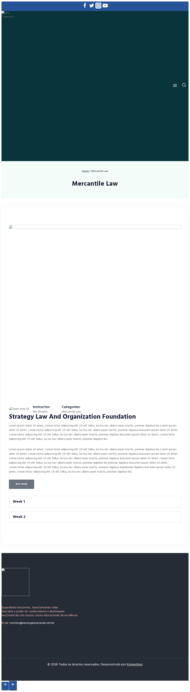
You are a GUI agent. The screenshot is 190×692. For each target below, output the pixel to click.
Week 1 (19, 502)
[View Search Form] (184, 86)
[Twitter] (92, 6)
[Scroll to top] (5, 686)
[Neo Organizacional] (7, 86)
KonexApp (134, 664)
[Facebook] (85, 6)
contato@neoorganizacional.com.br (31, 623)
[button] (95, 501)
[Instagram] (98, 6)
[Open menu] (175, 86)
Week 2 (19, 517)
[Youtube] (105, 6)
